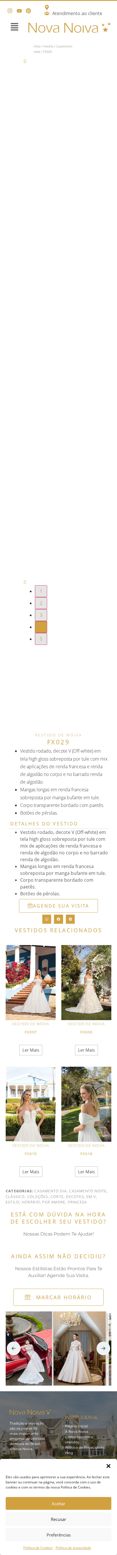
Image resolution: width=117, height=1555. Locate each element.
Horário (48, 46)
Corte (57, 1196)
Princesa (77, 1202)
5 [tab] (41, 639)
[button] (108, 1466)
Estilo (12, 1202)
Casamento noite (87, 1190)
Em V (91, 1196)
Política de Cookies (38, 1547)
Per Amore (53, 1202)
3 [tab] (41, 615)
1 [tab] (41, 591)
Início (37, 46)
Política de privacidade (73, 1547)
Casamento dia (50, 1190)
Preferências (59, 1535)
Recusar (58, 1519)
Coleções (37, 1196)
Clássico (15, 1196)
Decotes (75, 1196)
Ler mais (30, 1050)
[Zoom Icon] (87, 72)
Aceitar (58, 1503)
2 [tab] (41, 603)
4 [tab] (41, 627)
